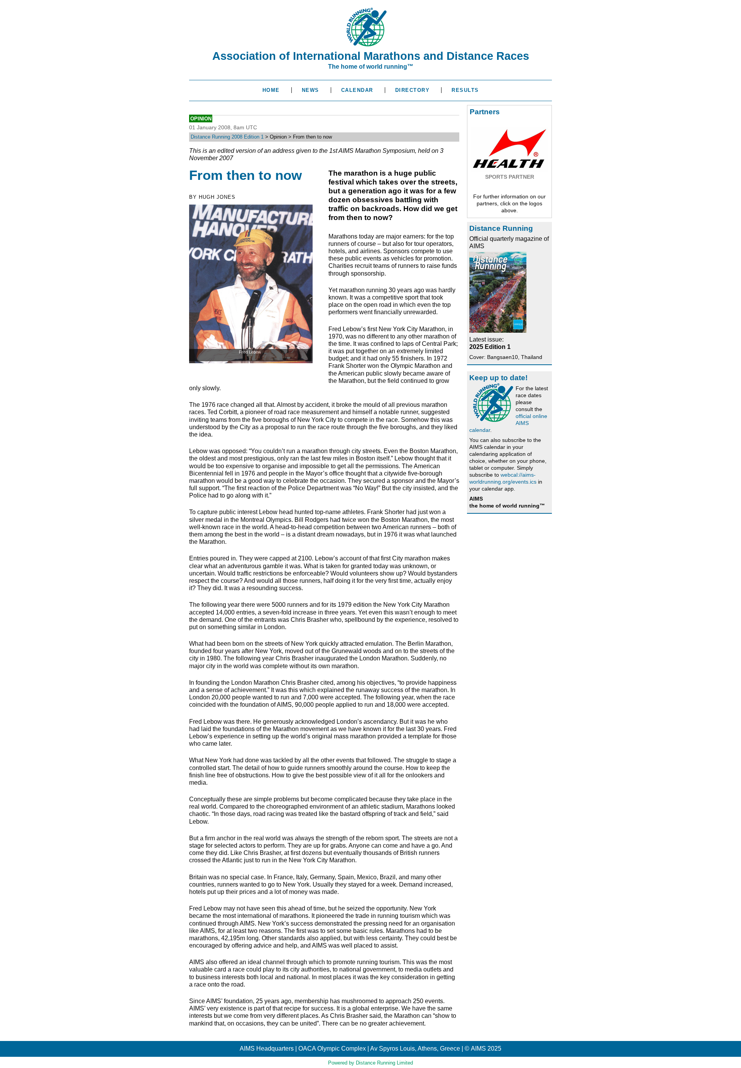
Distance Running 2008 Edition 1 (227, 137)
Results (465, 90)
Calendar (357, 90)
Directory (412, 90)
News (310, 90)
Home (271, 90)
